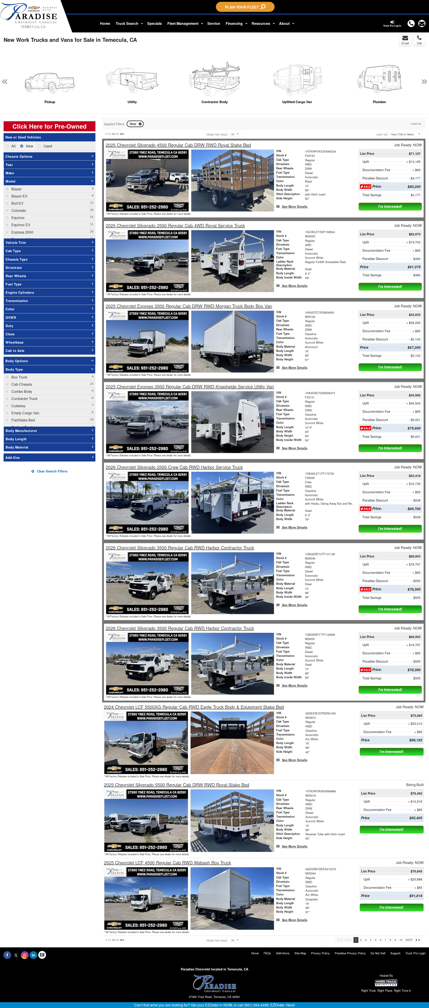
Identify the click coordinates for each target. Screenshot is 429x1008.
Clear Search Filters (51, 471)
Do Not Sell (378, 953)
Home (105, 23)
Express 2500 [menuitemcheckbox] (22, 232)
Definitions (283, 953)
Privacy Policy (320, 953)
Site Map (300, 953)
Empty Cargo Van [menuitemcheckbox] (25, 412)
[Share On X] (16, 955)
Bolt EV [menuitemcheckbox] (17, 203)
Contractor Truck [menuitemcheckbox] (24, 398)
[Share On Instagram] (25, 955)
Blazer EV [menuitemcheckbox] (19, 196)
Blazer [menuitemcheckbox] (16, 188)
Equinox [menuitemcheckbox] (18, 217)
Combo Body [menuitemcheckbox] (21, 391)
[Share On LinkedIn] (33, 955)
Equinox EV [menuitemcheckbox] (20, 224)
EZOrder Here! (282, 1005)
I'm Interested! (390, 206)
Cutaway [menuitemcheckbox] (18, 405)
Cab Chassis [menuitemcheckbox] (21, 384)
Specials (154, 23)
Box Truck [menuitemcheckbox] (19, 377)
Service (213, 23)
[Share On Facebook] (7, 955)
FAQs (267, 953)
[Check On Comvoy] (42, 955)
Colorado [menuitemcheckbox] (18, 210)
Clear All (416, 123)
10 (401, 940)
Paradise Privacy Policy (350, 953)
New (133, 123)
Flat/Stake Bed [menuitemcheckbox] (23, 420)
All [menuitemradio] (13, 146)
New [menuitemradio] (29, 146)
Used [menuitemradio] (47, 146)
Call (419, 43)
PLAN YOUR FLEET (243, 7)
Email (405, 43)
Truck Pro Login (415, 953)
